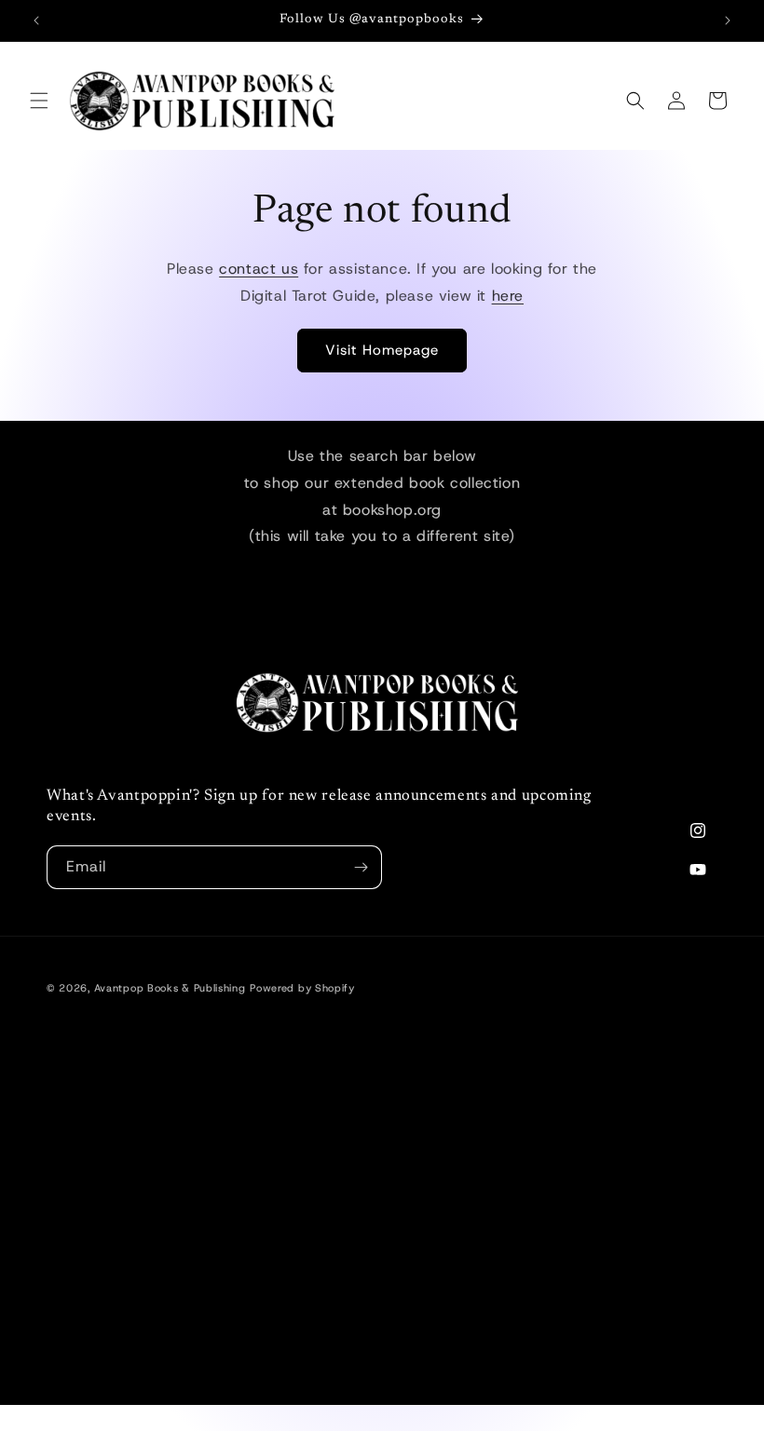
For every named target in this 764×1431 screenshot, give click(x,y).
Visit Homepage (382, 350)
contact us (258, 268)
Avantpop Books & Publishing (170, 987)
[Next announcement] (727, 20)
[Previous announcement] (36, 20)
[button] (39, 100)
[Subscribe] (360, 867)
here (508, 295)
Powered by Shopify (302, 987)
